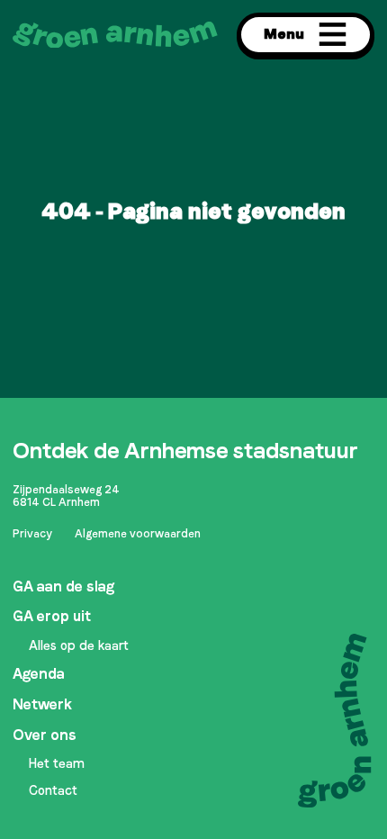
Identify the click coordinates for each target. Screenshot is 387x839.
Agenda (39, 673)
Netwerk (42, 704)
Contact (53, 790)
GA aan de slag (63, 586)
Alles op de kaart (79, 645)
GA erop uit (52, 616)
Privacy (32, 534)
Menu (284, 33)
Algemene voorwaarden (138, 534)
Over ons (44, 735)
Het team (57, 763)
